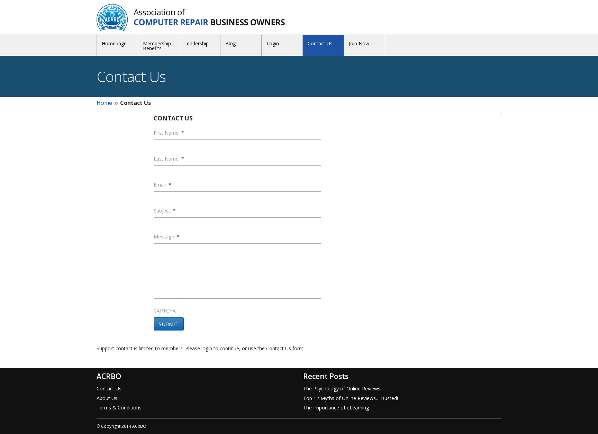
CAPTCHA (165, 311)
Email (162, 185)
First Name (169, 133)
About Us (107, 398)
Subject (165, 211)
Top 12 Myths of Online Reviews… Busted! (350, 398)
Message (167, 237)
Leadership (196, 43)
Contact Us (320, 43)
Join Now (359, 43)
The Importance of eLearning (336, 407)
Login (272, 43)
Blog (230, 43)
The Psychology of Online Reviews (341, 388)
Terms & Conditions (119, 407)
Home (104, 103)
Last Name (169, 159)
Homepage (114, 43)
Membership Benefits (157, 46)
